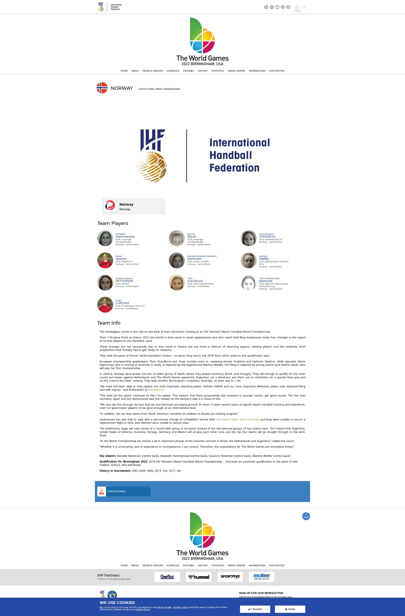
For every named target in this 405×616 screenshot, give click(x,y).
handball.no (156, 389)
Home (124, 70)
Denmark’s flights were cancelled (238, 419)
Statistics (218, 70)
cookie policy (142, 609)
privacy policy (181, 607)
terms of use (164, 607)
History (203, 70)
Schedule (173, 70)
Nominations (257, 70)
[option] (167, 576)
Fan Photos (276, 70)
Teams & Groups (152, 70)
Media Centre (236, 70)
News (135, 70)
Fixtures (188, 70)
